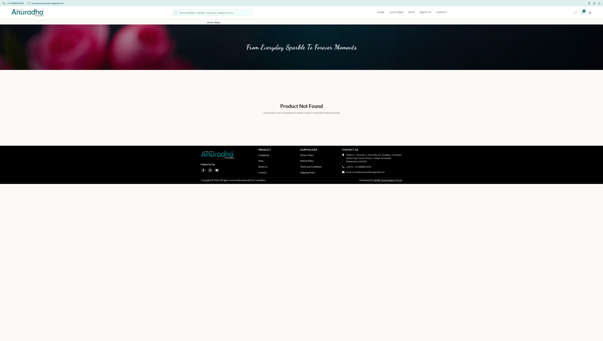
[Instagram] (210, 170)
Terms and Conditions (311, 166)
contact (441, 12)
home (380, 12)
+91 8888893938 (15, 3)
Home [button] (210, 22)
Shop (260, 160)
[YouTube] (217, 170)
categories (396, 12)
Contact (262, 172)
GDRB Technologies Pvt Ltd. (388, 180)
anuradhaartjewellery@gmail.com (48, 3)
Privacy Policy (307, 155)
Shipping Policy (307, 172)
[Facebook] (203, 170)
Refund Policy (307, 160)
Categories (263, 155)
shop (411, 12)
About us (263, 166)
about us (425, 12)
